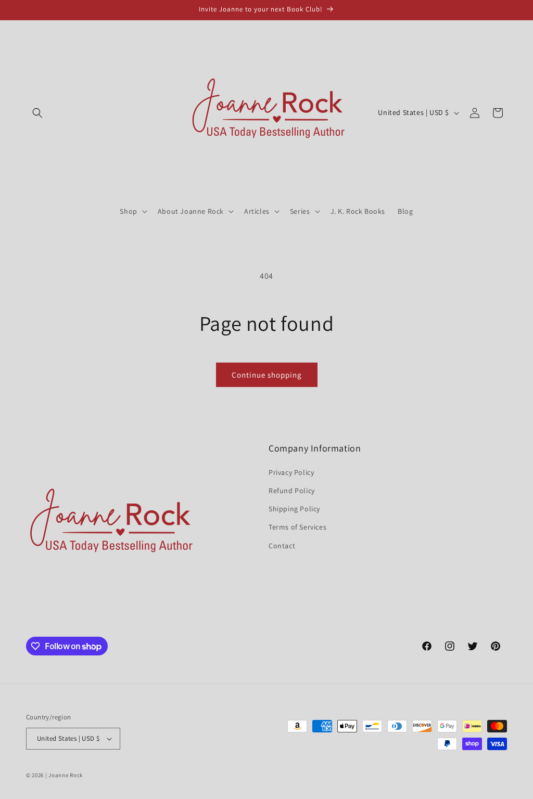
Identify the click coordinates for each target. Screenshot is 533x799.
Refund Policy (292, 490)
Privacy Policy (291, 472)
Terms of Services (297, 527)
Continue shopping (267, 375)
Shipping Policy (294, 508)
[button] (37, 112)
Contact (282, 545)
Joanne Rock (65, 775)
